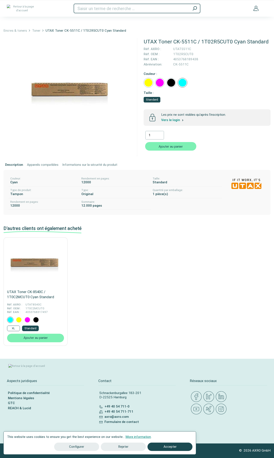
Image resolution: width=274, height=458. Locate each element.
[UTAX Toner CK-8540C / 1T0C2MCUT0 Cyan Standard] (35, 262)
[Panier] (265, 5)
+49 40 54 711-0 (117, 406)
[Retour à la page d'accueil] (22, 8)
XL (13, 328)
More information (138, 437)
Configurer (76, 447)
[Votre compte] (256, 8)
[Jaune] (148, 82)
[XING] (209, 409)
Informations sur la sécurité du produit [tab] (89, 165)
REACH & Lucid (19, 408)
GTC (11, 403)
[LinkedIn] (222, 397)
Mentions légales (21, 398)
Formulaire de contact (121, 422)
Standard (152, 99)
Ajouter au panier (171, 146)
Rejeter (123, 447)
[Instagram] (222, 409)
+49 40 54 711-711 (118, 412)
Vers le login (171, 120)
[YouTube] (197, 409)
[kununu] (209, 397)
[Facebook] (197, 397)
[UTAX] (246, 183)
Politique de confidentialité (29, 393)
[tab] (14, 165)
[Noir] (171, 82)
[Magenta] (160, 82)
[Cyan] (182, 82)
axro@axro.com (116, 417)
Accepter (170, 447)
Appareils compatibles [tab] (42, 165)
